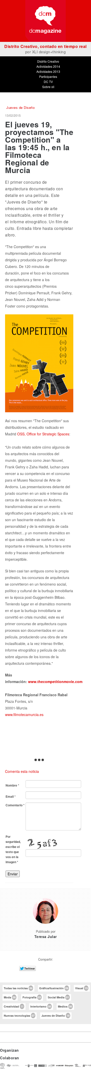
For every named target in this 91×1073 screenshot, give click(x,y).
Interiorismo (40, 1006)
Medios (65, 1006)
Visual (81, 988)
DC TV (48, 81)
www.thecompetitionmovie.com (55, 681)
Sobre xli (48, 86)
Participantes (48, 76)
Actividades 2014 (48, 66)
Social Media (58, 997)
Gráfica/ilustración (53, 988)
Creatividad (14, 1006)
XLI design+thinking (49, 51)
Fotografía (31, 997)
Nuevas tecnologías (19, 1015)
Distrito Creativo (48, 61)
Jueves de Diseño (55, 1015)
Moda (10, 997)
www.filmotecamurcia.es (24, 714)
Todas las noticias (18, 988)
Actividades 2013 (48, 71)
